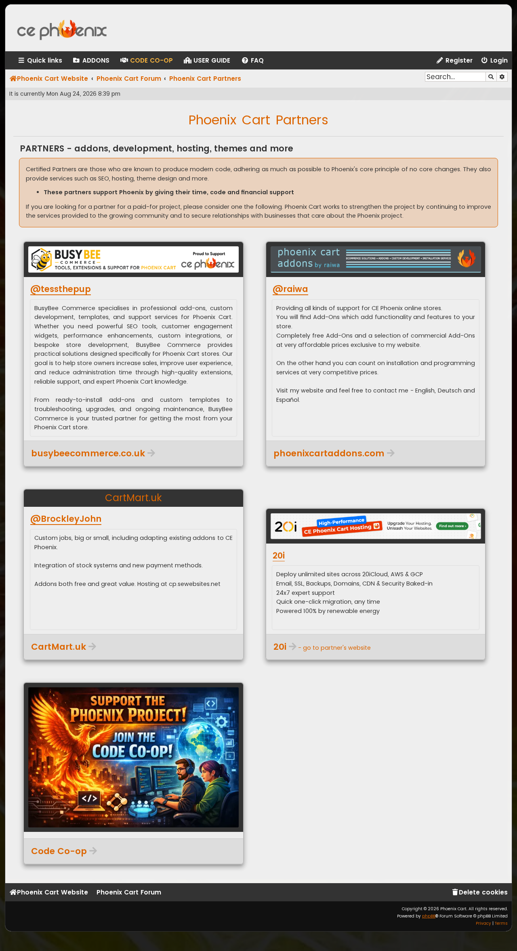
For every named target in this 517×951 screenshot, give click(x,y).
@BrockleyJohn (65, 519)
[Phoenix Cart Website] (70, 27)
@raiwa (290, 289)
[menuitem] (90, 60)
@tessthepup (60, 289)
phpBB (428, 916)
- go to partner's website (322, 647)
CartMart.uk (133, 497)
